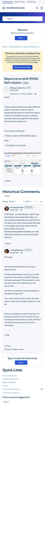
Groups (5, 386)
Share (7, 181)
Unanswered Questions (22, 389)
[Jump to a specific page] (41, 202)
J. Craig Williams (16, 250)
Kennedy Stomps (16, 207)
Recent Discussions (9, 376)
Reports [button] (6, 402)
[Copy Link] (35, 94)
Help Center (19, 1)
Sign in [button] (21, 38)
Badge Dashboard (9, 382)
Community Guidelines (11, 393)
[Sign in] (41, 8)
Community (7, 1)
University (31, 1)
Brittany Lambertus (17, 88)
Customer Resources (10, 379)
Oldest (11, 201)
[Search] (37, 8)
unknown (30, 94)
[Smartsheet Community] (16, 8)
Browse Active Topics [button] (22, 67)
